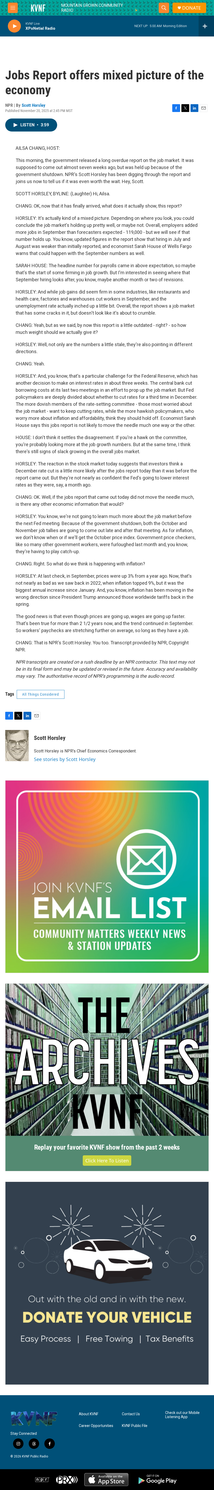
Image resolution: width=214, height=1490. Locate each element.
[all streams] (206, 26)
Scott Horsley (33, 105)
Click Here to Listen (107, 1160)
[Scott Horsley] (17, 745)
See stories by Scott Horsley (65, 759)
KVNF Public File (134, 1426)
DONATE (191, 8)
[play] (14, 26)
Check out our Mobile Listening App (182, 1415)
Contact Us (131, 1414)
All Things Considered (40, 694)
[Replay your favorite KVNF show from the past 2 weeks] (107, 1060)
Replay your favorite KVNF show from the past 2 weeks (107, 1147)
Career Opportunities (96, 1426)
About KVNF (88, 1414)
